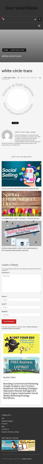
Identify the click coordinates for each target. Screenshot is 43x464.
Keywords (8, 388)
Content (17, 383)
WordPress (9, 398)
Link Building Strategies (25, 388)
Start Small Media (10, 77)
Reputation (8, 390)
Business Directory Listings (10, 432)
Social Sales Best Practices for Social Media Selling (20, 189)
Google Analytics (11, 386)
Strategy (25, 395)
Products (5, 424)
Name (4, 296)
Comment (6, 272)
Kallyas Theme (27, 459)
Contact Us (5, 429)
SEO (3, 418)
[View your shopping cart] (3, 19)
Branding (8, 383)
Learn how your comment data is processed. (19, 327)
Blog (3, 426)
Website (4, 311)
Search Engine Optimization (17, 393)
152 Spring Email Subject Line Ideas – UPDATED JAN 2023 (20, 218)
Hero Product (27, 386)
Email (4, 304)
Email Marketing (30, 383)
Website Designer (7, 421)
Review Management (25, 390)
